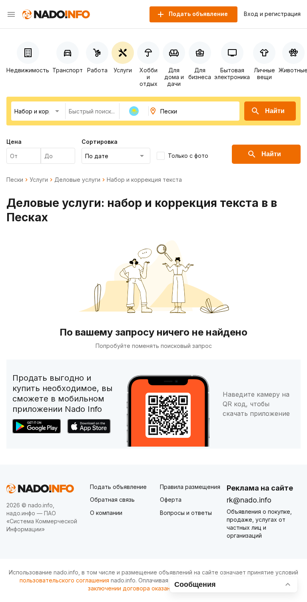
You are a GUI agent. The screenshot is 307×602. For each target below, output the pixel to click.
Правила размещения (190, 486)
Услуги (39, 180)
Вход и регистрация (272, 14)
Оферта (170, 499)
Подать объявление (118, 486)
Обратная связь (112, 499)
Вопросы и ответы (186, 512)
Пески (14, 180)
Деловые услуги (77, 180)
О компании (106, 512)
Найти (275, 110)
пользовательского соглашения (64, 580)
